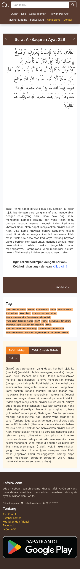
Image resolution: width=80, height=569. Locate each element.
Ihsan (53, 309)
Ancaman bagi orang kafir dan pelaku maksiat (46, 332)
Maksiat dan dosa (14, 332)
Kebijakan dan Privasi (16, 521)
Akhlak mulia (42, 309)
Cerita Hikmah (37, 13)
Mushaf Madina (18, 19)
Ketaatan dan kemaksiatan (51, 328)
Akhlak (31, 309)
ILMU (37, 321)
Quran (14, 13)
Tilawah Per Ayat (59, 13)
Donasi (67, 19)
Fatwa (44, 321)
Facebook (9, 525)
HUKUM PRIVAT (65, 309)
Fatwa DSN (37, 19)
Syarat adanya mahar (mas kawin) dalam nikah (28, 317)
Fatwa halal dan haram (60, 321)
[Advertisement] (40, 159)
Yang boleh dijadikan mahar (19, 321)
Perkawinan (12, 313)
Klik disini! (59, 266)
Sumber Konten (12, 517)
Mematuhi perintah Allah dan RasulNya (25, 325)
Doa (23, 13)
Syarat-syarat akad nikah (44, 313)
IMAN (48, 325)
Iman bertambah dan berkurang (21, 328)
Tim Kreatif (9, 514)
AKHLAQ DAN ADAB (16, 309)
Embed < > (62, 287)
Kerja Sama (53, 19)
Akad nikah (25, 313)
